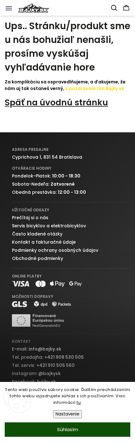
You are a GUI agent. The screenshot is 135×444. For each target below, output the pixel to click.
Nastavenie (67, 414)
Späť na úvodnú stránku (56, 102)
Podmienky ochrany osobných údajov (55, 250)
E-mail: (36, 349)
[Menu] (10, 10)
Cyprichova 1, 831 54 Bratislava (47, 157)
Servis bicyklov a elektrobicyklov (49, 226)
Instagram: (36, 373)
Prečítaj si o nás (30, 217)
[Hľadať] (114, 8)
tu (79, 402)
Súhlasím (67, 429)
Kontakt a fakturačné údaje (44, 242)
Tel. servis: (43, 365)
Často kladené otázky (37, 234)
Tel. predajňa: (48, 357)
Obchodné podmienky (37, 258)
